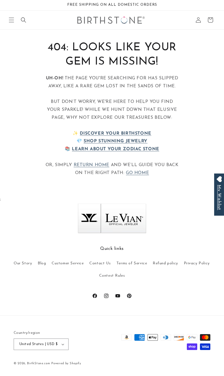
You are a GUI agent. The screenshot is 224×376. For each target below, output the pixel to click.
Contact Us (100, 263)
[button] (11, 20)
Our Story (23, 263)
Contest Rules (112, 276)
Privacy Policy (197, 263)
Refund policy (165, 263)
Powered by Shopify (66, 363)
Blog (42, 263)
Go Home (137, 173)
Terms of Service (131, 263)
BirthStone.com (38, 363)
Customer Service (68, 263)
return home (92, 165)
